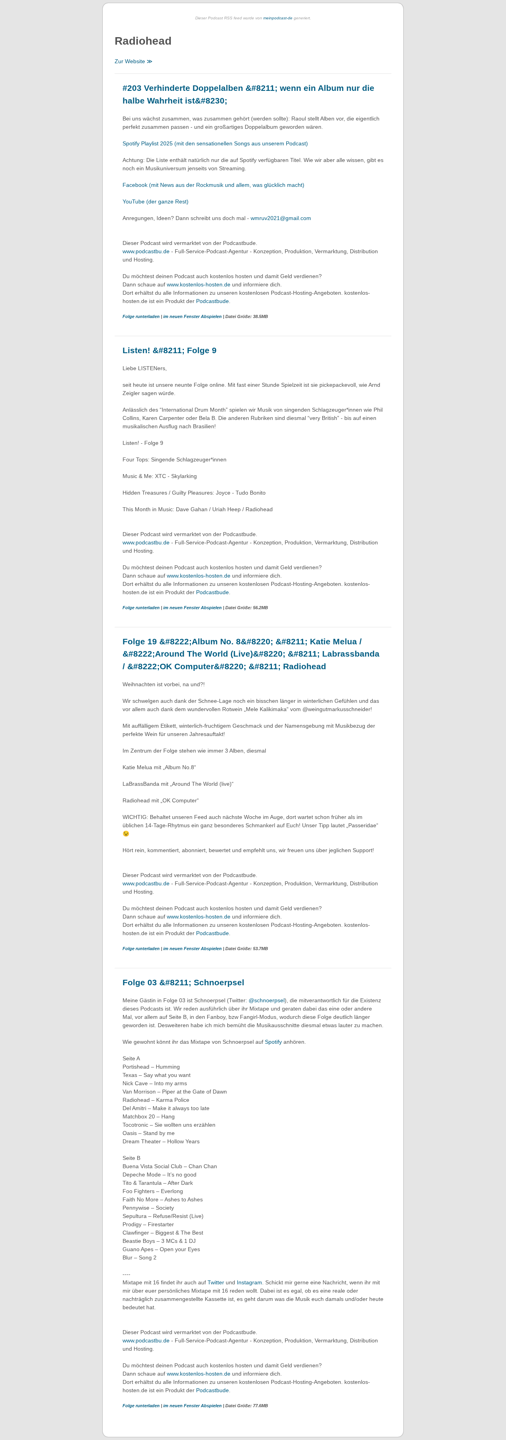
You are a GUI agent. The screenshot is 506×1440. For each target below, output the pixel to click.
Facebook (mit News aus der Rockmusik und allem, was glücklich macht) (213, 185)
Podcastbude (212, 301)
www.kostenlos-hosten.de (198, 284)
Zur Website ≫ (134, 61)
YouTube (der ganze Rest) (156, 201)
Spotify (273, 1042)
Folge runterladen (142, 316)
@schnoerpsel (267, 1000)
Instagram (249, 1282)
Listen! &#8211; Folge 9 (170, 350)
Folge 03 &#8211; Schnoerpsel (183, 982)
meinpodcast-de (278, 18)
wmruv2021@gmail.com (282, 218)
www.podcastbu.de (146, 251)
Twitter (216, 1282)
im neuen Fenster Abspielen (193, 316)
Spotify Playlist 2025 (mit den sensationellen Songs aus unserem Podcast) (215, 143)
